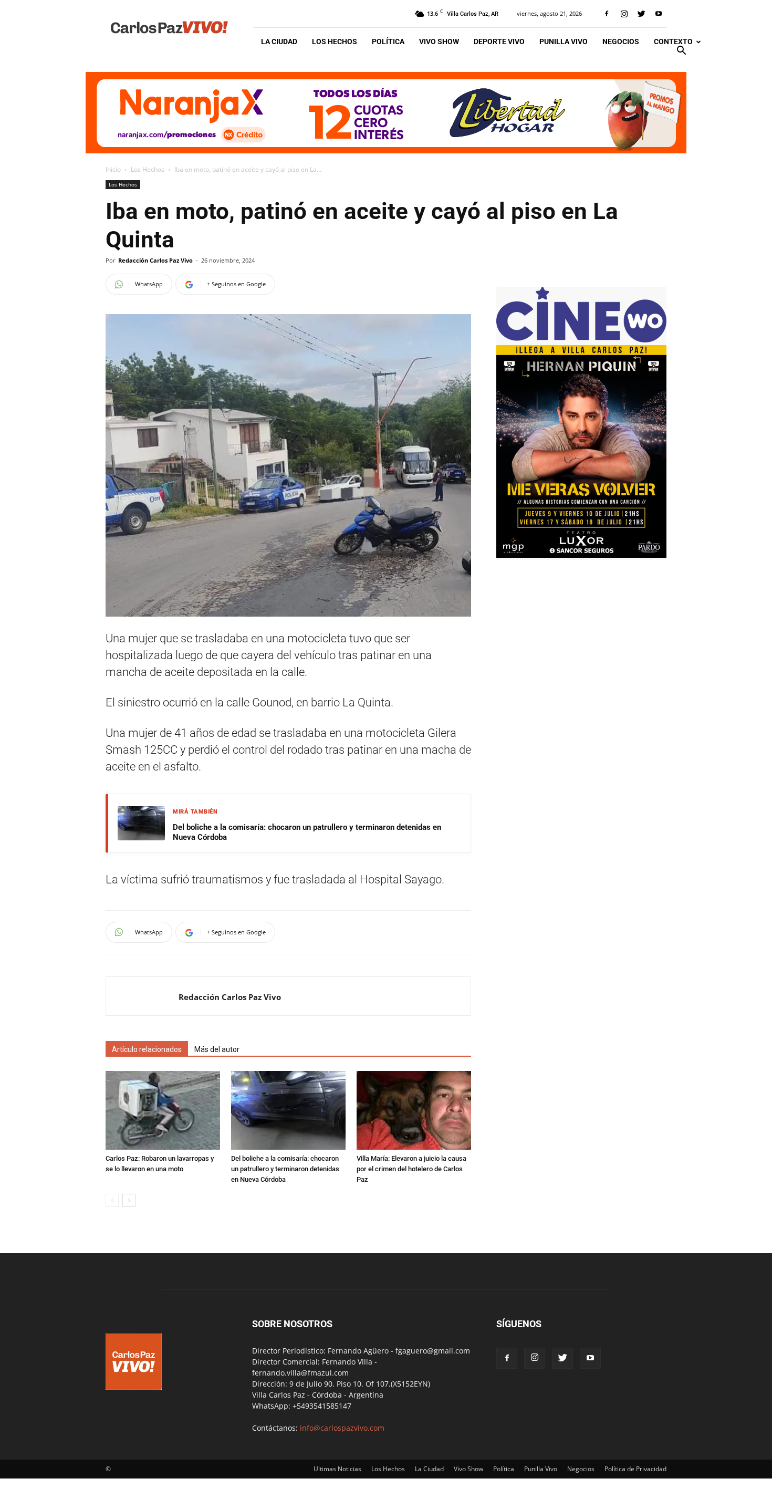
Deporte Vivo (499, 41)
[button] (681, 52)
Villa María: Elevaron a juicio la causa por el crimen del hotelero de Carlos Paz (411, 1168)
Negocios (620, 41)
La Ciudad (279, 41)
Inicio (113, 169)
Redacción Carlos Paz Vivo (155, 260)
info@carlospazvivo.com (342, 1428)
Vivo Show (439, 41)
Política (388, 41)
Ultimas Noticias (337, 1468)
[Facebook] (606, 13)
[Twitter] (641, 13)
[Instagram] (624, 13)
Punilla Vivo (563, 41)
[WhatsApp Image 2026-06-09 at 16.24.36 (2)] (581, 555)
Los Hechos (334, 41)
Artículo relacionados (147, 1049)
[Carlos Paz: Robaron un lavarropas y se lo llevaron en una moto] (163, 1110)
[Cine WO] (581, 340)
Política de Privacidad (635, 1468)
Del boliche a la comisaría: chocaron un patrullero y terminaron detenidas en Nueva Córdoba (307, 832)
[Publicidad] (386, 112)
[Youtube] (658, 13)
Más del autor (216, 1049)
